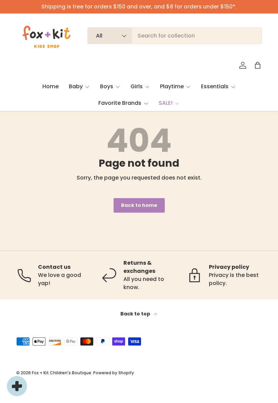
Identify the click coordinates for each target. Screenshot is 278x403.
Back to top (135, 313)
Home (50, 86)
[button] (257, 65)
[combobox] (174, 36)
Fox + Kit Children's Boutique (61, 373)
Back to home (139, 205)
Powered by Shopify (113, 373)
